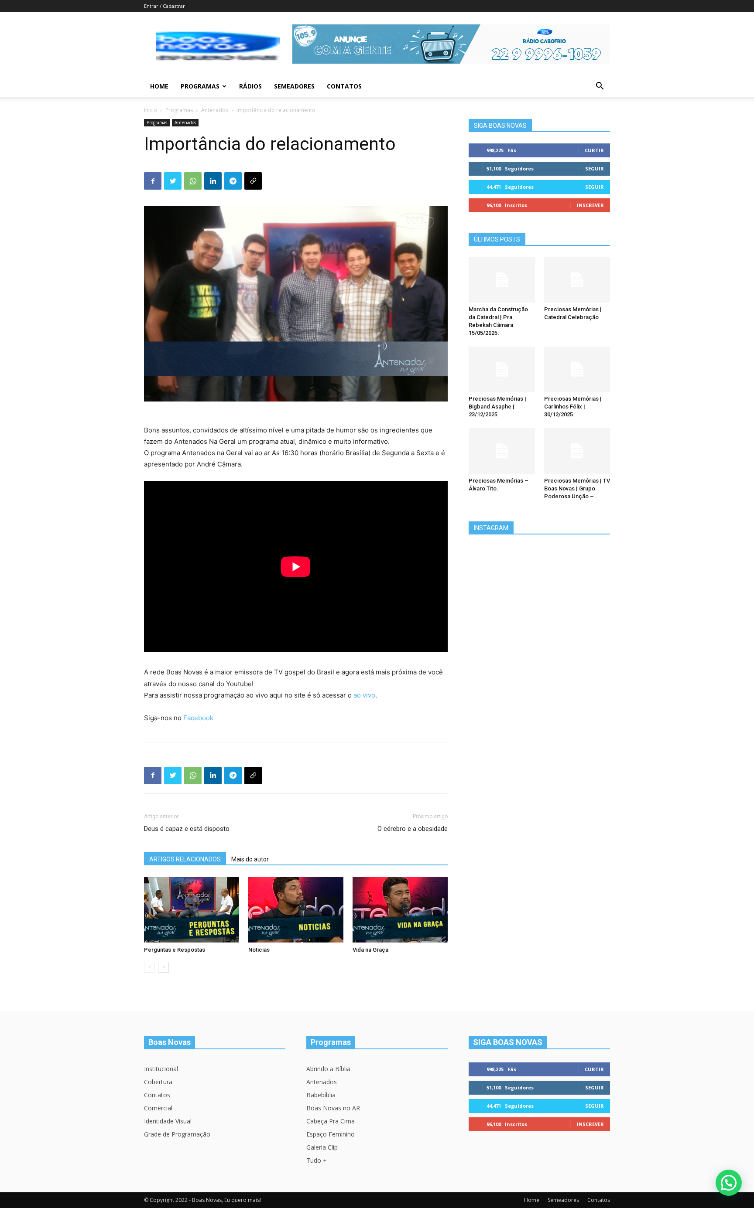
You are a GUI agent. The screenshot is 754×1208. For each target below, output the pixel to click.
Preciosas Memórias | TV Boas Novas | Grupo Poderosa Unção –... (577, 488)
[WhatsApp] (193, 181)
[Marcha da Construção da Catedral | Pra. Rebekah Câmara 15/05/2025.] (502, 280)
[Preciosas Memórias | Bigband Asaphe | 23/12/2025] (502, 369)
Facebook (198, 718)
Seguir (594, 168)
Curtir (594, 150)
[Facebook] (152, 181)
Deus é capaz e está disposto (187, 829)
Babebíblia (321, 1095)
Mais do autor (250, 859)
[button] (599, 87)
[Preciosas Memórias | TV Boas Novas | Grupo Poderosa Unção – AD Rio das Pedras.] (577, 450)
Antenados (214, 110)
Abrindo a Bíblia (328, 1069)
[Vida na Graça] (400, 910)
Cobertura (158, 1082)
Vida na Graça (370, 949)
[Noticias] (295, 910)
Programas (200, 86)
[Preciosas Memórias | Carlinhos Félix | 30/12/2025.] (577, 369)
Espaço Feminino (330, 1134)
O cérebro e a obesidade (412, 829)
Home (159, 86)
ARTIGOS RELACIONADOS (185, 859)
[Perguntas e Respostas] (191, 910)
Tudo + (316, 1160)
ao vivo (364, 695)
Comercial (158, 1108)
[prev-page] (149, 967)
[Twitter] (173, 181)
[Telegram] (233, 181)
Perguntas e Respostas (174, 949)
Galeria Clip (322, 1147)
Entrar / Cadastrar (164, 6)
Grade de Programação (177, 1134)
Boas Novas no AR (333, 1108)
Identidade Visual (168, 1121)
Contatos (344, 86)
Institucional (161, 1069)
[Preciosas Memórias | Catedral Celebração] (577, 280)
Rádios (250, 86)
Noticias (259, 949)
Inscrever (590, 205)
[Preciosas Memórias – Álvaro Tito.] (502, 450)
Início (150, 110)
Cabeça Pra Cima (330, 1121)
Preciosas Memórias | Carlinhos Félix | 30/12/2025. (573, 406)
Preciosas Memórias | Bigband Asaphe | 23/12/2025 (497, 406)
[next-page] (163, 967)
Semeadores (294, 86)
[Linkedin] (213, 181)
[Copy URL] (253, 181)
